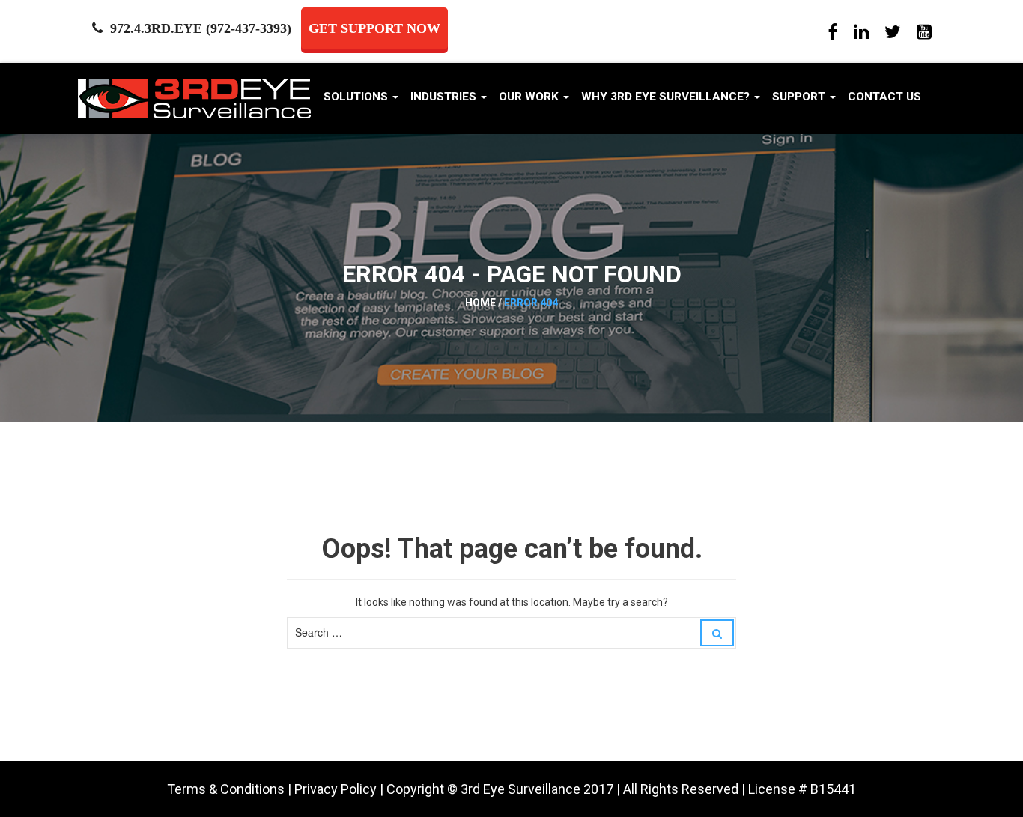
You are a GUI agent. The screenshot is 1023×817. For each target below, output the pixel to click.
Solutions (357, 96)
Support (800, 96)
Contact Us (884, 96)
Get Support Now (374, 28)
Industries (444, 96)
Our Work (530, 96)
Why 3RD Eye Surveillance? (667, 96)
